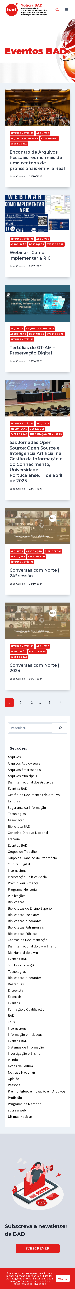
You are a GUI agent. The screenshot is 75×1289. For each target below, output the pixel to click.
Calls (11, 1022)
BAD (11, 1015)
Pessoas (14, 1085)
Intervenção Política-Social (28, 877)
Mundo (13, 1060)
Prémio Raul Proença (23, 883)
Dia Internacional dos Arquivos (30, 782)
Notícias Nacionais (22, 1072)
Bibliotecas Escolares (24, 915)
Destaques (36, 244)
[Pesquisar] (60, 728)
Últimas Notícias (22, 133)
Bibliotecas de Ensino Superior (30, 908)
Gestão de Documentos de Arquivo (34, 795)
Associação (18, 244)
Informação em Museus (46, 434)
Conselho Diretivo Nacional (28, 833)
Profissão (15, 1098)
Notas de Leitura (20, 1066)
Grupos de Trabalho (22, 851)
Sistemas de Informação (26, 1047)
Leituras (14, 801)
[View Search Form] (57, 9)
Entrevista (15, 990)
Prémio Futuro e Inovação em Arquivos (36, 1091)
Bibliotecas (18, 428)
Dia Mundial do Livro (23, 952)
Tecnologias (17, 814)
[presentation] (37, 107)
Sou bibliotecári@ (21, 965)
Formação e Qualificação (26, 1009)
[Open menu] (66, 9)
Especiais (15, 996)
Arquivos (42, 133)
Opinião (13, 1079)
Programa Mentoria (22, 889)
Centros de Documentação (28, 940)
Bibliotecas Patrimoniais (26, 927)
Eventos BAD (49, 138)
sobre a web (17, 1110)
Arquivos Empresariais (24, 770)
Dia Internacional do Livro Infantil (32, 946)
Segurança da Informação (27, 807)
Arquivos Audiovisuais (24, 763)
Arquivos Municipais (24, 138)
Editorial (14, 839)
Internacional (17, 870)
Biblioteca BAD (19, 826)
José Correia (17, 176)
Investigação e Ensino (24, 1053)
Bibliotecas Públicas (22, 934)
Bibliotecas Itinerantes (25, 921)
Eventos (14, 1003)
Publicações (16, 896)
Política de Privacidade (33, 1283)
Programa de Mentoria (24, 1104)
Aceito (63, 1278)
